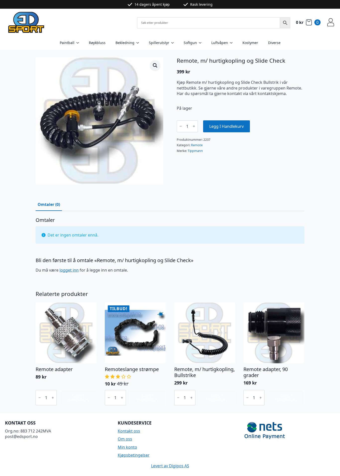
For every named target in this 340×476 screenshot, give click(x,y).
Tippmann (195, 150)
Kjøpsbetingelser (134, 455)
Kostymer (250, 42)
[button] (155, 65)
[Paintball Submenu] (79, 42)
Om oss (125, 439)
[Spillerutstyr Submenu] (174, 42)
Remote (197, 145)
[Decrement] (180, 126)
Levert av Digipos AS (170, 466)
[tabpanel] (170, 247)
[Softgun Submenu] (201, 42)
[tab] (49, 204)
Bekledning (124, 42)
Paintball (67, 42)
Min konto (127, 447)
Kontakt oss (129, 431)
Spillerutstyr (159, 42)
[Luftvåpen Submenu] (232, 42)
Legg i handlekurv (226, 126)
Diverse (274, 42)
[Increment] (194, 126)
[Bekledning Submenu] (139, 42)
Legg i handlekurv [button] (78, 397)
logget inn (69, 270)
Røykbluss (97, 42)
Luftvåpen (219, 42)
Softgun (190, 42)
